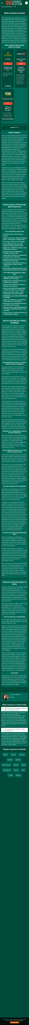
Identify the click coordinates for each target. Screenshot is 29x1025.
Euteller (10, 760)
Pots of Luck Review (7, 119)
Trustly (11, 775)
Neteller (18, 760)
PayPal (24, 765)
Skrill (23, 770)
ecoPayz (13, 754)
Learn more (20, 1020)
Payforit (16, 765)
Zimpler (18, 775)
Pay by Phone (6, 765)
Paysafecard (6, 770)
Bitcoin (5, 754)
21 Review (8, 86)
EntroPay (21, 754)
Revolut (16, 770)
